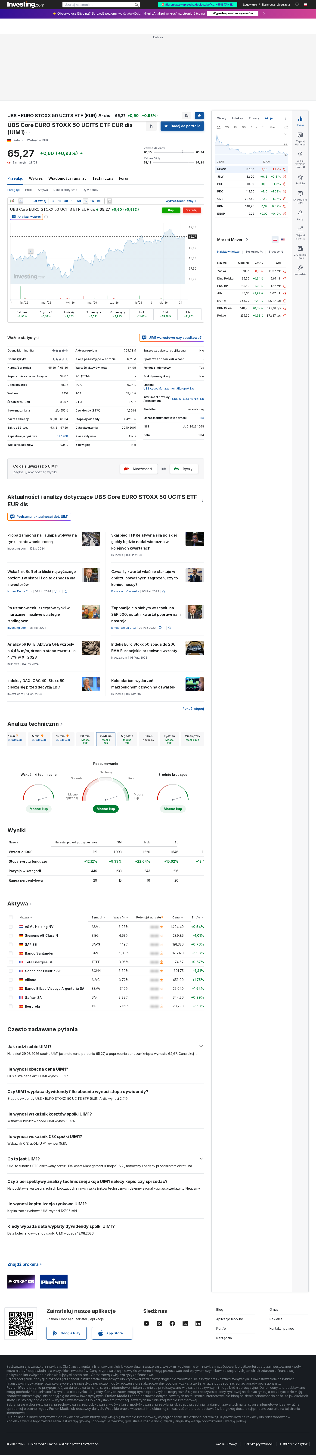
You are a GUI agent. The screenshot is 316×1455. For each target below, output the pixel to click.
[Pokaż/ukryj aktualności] (109, 201)
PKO (220, 191)
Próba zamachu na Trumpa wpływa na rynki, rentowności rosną (42, 538)
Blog (219, 1309)
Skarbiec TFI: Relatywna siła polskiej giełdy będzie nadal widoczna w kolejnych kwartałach (144, 541)
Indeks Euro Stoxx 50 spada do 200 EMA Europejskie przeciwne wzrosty (144, 647)
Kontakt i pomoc (282, 1328)
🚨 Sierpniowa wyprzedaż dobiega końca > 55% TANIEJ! (198, 4)
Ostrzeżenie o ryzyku (294, 1444)
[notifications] (297, 4)
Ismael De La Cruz (19, 591)
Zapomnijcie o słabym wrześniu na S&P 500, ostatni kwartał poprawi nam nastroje (146, 614)
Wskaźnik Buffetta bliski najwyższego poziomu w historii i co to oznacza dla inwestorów (41, 578)
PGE (220, 184)
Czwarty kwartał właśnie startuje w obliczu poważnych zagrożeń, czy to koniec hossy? (144, 578)
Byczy (187, 469)
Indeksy (237, 118)
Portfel (221, 1328)
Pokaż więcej (193, 708)
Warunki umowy (226, 1444)
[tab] (15, 739)
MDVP (221, 169)
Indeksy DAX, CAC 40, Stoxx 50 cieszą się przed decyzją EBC (36, 683)
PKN (220, 206)
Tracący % (276, 251)
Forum (124, 178)
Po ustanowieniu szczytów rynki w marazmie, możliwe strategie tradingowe (38, 614)
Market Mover (230, 239)
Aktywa (43, 190)
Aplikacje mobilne (229, 1319)
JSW (220, 176)
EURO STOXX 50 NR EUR (187, 399)
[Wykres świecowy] (12, 201)
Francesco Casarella (125, 591)
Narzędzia (224, 1338)
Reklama (276, 1319)
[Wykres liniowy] (20, 201)
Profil (28, 190)
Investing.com (17, 627)
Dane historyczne (65, 190)
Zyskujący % (254, 251)
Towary (254, 118)
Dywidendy (90, 190)
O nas (274, 1309)
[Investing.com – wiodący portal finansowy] (25, 4)
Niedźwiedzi (142, 469)
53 (202, 418)
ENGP (221, 213)
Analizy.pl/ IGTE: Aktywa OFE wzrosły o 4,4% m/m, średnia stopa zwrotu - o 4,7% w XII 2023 (41, 651)
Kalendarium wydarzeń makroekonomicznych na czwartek (143, 683)
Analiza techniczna (33, 723)
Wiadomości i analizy (67, 178)
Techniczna (103, 178)
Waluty (221, 118)
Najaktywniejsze (228, 251)
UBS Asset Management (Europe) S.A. (169, 388)
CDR (220, 199)
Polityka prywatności (259, 1444)
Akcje (269, 118)
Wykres (36, 178)
